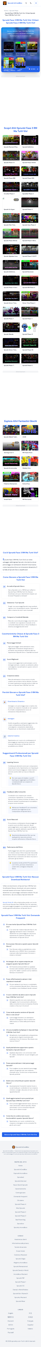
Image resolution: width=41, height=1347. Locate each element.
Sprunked (20, 1177)
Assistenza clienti (20, 1239)
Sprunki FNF (20, 1278)
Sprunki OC (20, 1286)
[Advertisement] (20, 98)
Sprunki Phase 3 (20, 1216)
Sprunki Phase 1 (20, 1282)
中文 (30, 1313)
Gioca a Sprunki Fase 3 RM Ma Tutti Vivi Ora (20, 1135)
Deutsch (11, 1321)
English (10, 1313)
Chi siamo (20, 1200)
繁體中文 (11, 1317)
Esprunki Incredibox (20, 1173)
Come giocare (20, 1193)
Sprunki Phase (14, 10)
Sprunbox (20, 1224)
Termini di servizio (20, 1247)
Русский (11, 1333)
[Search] (26, 3)
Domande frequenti (20, 1196)
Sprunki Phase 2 (20, 1212)
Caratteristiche (20, 1189)
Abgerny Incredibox (20, 1263)
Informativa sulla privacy (20, 1243)
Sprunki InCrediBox (20, 1169)
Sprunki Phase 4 (20, 1204)
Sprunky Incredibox (20, 1227)
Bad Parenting (20, 1220)
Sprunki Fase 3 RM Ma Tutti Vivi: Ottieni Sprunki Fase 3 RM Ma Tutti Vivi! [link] (20, 14)
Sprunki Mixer (20, 1301)
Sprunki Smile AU (8, 902)
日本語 (30, 1317)
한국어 (10, 1325)
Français (30, 1321)
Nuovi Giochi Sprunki (20, 1185)
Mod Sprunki (20, 1208)
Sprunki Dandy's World (20, 1270)
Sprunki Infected (20, 1181)
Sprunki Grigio (20, 1259)
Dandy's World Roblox (20, 1290)
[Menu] (36, 3)
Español (30, 1325)
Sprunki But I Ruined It (20, 1294)
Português (10, 1329)
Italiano (30, 1329)
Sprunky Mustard (20, 1297)
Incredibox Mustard (20, 1274)
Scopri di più (20, 1251)
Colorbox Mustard (20, 1255)
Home (6, 10)
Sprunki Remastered (21, 1266)
